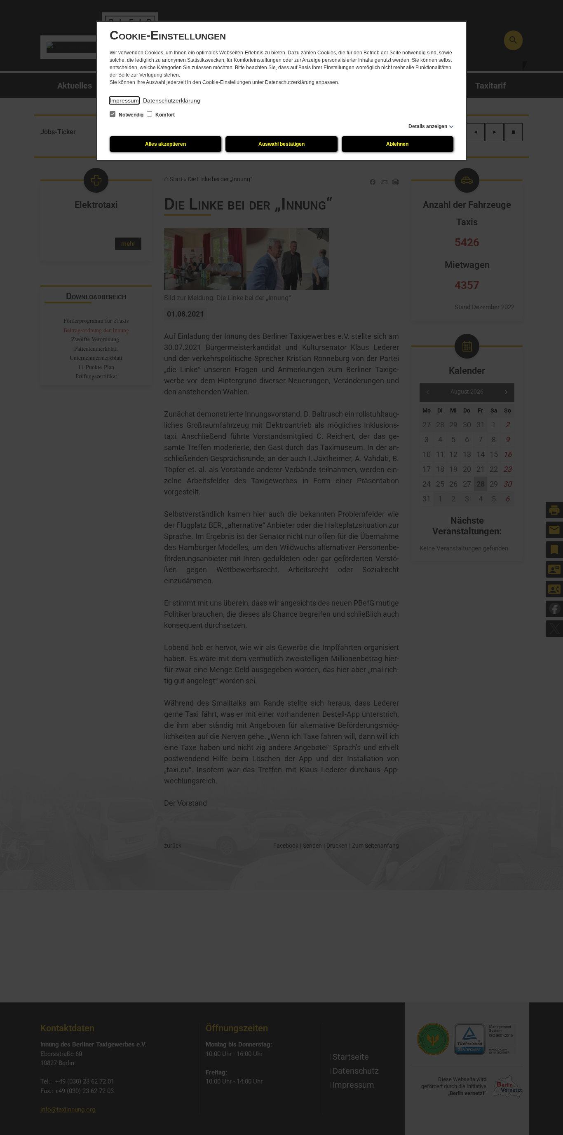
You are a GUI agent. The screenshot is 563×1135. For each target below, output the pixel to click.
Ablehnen (397, 144)
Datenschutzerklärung (171, 100)
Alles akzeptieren (165, 144)
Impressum (124, 100)
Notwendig (131, 115)
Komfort (164, 115)
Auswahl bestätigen (281, 144)
